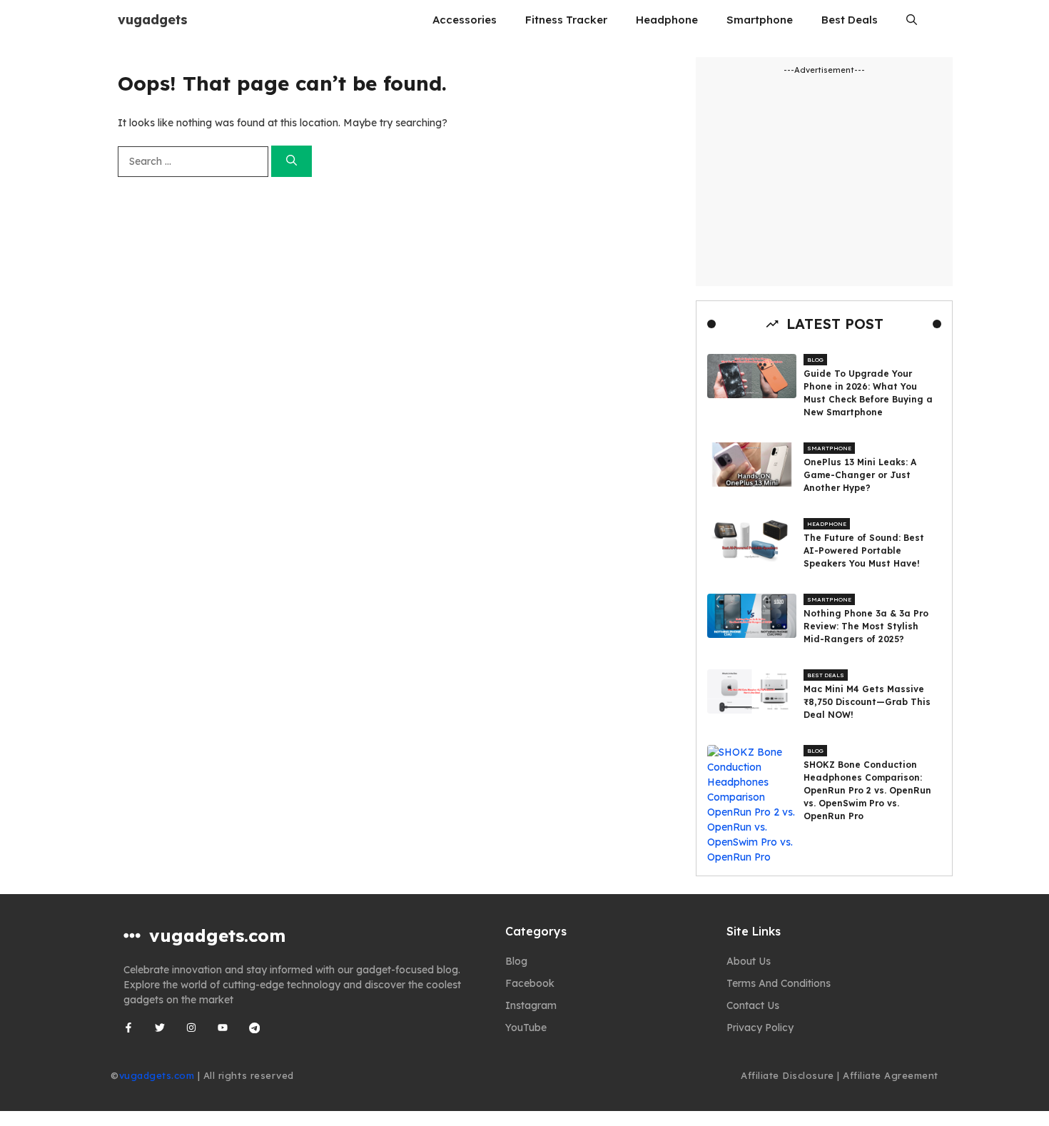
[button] (911, 19)
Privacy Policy (760, 1027)
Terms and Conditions (778, 983)
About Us (748, 961)
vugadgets (153, 19)
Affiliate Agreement (890, 1075)
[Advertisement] (824, 177)
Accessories (464, 19)
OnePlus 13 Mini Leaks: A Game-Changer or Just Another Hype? (860, 475)
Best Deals (849, 19)
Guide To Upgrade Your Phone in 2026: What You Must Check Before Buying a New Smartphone (868, 392)
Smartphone (759, 19)
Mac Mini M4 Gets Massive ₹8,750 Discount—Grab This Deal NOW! (867, 702)
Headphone (667, 19)
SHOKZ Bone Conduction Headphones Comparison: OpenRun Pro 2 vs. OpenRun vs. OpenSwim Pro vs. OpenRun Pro (867, 790)
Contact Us (752, 1005)
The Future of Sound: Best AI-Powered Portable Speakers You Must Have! (864, 550)
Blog (815, 359)
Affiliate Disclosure (787, 1075)
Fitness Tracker (566, 19)
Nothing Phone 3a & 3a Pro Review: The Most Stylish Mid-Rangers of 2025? (866, 626)
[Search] (291, 162)
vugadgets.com (157, 1075)
